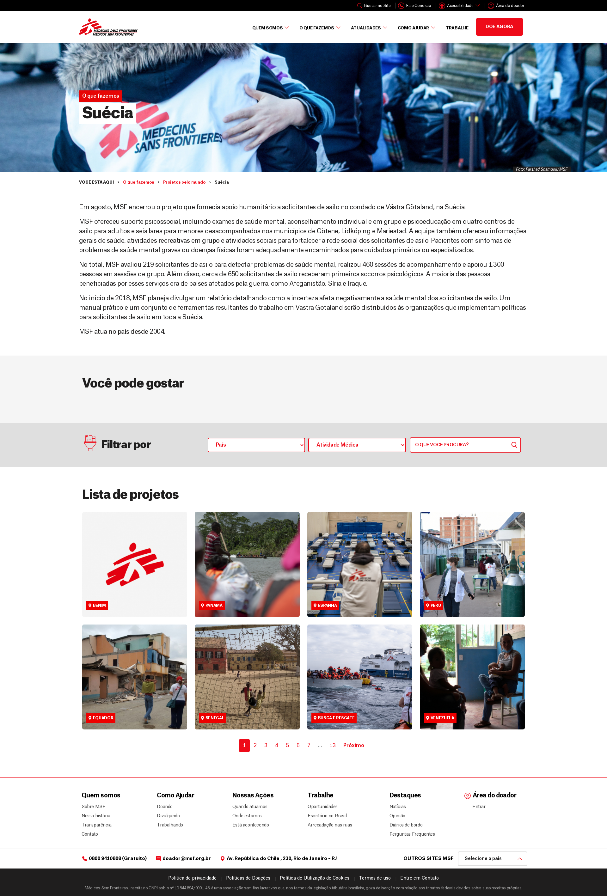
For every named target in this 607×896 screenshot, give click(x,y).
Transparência (97, 825)
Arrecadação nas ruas (327, 825)
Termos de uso (375, 878)
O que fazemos (316, 28)
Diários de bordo (406, 825)
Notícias (397, 807)
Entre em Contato (419, 878)
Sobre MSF (93, 807)
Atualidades (366, 28)
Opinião (397, 816)
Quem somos (101, 796)
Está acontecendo (248, 825)
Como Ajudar (413, 28)
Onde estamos (247, 816)
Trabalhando (170, 825)
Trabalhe (457, 28)
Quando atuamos (248, 807)
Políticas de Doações (248, 878)
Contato (90, 834)
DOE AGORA (499, 27)
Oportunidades (323, 807)
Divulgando (168, 816)
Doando (165, 807)
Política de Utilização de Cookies (314, 878)
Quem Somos (267, 28)
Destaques (405, 796)
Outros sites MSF (428, 858)
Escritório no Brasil (327, 816)
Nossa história (96, 816)
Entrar (479, 807)
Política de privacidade (192, 878)
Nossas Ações (252, 796)
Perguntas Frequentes (409, 834)
